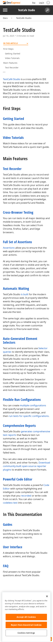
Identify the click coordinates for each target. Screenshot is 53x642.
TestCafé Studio (11, 79)
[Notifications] (48, 3)
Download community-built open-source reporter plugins (26, 466)
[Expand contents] (5, 72)
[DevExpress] (12, 3)
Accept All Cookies (26, 617)
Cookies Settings (26, 633)
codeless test (10, 502)
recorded (26, 495)
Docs (5, 18)
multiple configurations (33, 405)
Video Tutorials (12, 58)
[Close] (47, 596)
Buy (33, 2)
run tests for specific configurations (29, 416)
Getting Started (12, 53)
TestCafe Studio (23, 18)
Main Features (10, 62)
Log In (41, 2)
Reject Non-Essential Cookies (26, 625)
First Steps (8, 48)
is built (24, 294)
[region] (26, 617)
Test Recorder (12, 67)
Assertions (9, 247)
